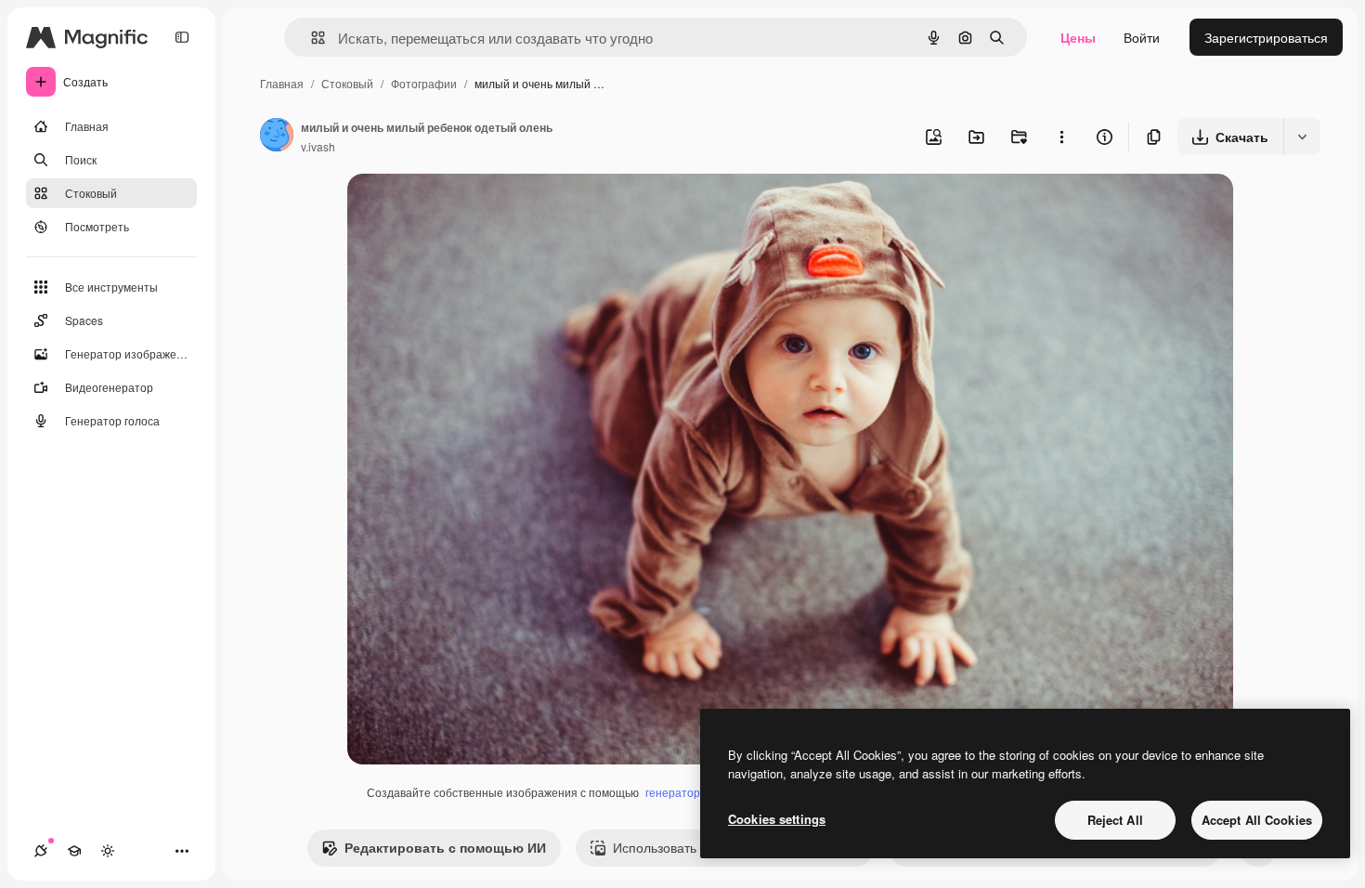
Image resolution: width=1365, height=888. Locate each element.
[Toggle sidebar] (182, 37)
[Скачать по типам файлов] (1301, 136)
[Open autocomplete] (310, 38)
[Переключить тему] (108, 851)
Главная (282, 83)
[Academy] (74, 851)
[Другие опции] (1061, 136)
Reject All (1115, 820)
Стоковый (347, 83)
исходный (471, 209)
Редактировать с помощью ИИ (445, 847)
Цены (1078, 37)
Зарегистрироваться (1266, 37)
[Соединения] (41, 851)
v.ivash (318, 146)
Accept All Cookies (1257, 820)
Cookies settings (777, 819)
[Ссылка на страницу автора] (276, 136)
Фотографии (424, 83)
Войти (1142, 37)
